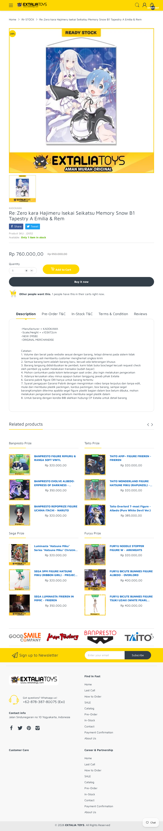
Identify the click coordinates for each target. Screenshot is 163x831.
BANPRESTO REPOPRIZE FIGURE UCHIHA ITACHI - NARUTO (55, 508)
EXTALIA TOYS (74, 825)
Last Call (89, 690)
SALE (87, 702)
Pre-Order (90, 714)
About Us (90, 738)
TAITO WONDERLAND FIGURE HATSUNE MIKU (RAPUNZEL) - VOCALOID (130, 483)
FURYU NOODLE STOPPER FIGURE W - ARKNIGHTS (127, 548)
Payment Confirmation (98, 732)
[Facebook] (11, 728)
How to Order (92, 696)
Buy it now (81, 281)
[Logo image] (25, 637)
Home (88, 684)
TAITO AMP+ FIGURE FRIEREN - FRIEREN (130, 458)
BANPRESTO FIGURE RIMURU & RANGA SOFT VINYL (55, 458)
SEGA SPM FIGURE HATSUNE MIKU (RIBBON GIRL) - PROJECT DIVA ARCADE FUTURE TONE (55, 573)
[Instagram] (37, 728)
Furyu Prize (92, 533)
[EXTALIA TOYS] (34, 680)
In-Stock (89, 720)
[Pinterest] (28, 728)
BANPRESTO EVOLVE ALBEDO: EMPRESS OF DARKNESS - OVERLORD (54, 483)
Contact (89, 726)
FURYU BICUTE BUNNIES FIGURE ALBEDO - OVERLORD (131, 573)
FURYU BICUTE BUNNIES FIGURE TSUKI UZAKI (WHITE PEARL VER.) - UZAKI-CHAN (131, 598)
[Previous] (152, 425)
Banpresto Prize (20, 443)
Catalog (89, 708)
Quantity (14, 263)
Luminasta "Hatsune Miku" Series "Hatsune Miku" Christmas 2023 (56, 548)
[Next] (148, 425)
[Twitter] (20, 728)
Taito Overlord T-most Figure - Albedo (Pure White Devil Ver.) (130, 508)
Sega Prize (16, 533)
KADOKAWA (15, 208)
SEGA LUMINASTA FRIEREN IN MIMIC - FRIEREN (54, 598)
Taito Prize (92, 443)
